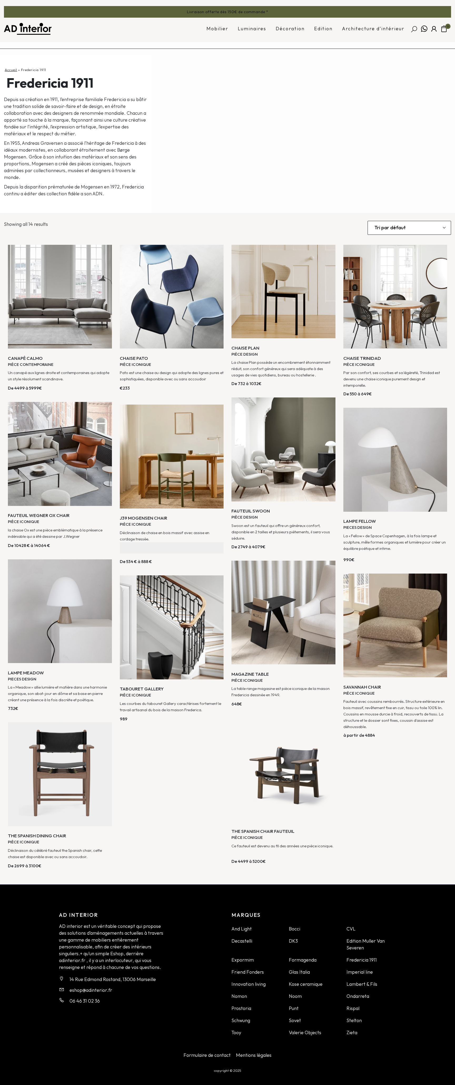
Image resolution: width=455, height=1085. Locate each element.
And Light (241, 929)
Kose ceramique (306, 984)
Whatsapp (424, 28)
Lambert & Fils (362, 984)
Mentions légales (253, 1055)
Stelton (354, 1020)
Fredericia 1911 (362, 960)
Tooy (236, 1032)
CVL (351, 929)
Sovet (295, 1020)
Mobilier (217, 29)
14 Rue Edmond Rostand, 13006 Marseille (113, 979)
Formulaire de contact (207, 1055)
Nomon (239, 996)
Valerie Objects (305, 1032)
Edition (323, 29)
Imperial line (360, 972)
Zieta (352, 1032)
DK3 (293, 941)
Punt (294, 1008)
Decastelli (241, 941)
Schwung (240, 1020)
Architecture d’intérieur (373, 29)
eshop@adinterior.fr (91, 990)
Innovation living (248, 984)
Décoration (290, 29)
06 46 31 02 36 (85, 1001)
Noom (295, 996)
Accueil (11, 70)
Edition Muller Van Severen (366, 944)
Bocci (294, 929)
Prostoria (241, 1008)
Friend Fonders (247, 972)
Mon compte (434, 28)
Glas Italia (299, 972)
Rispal (353, 1008)
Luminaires (252, 29)
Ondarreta (358, 996)
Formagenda (302, 960)
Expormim (242, 960)
